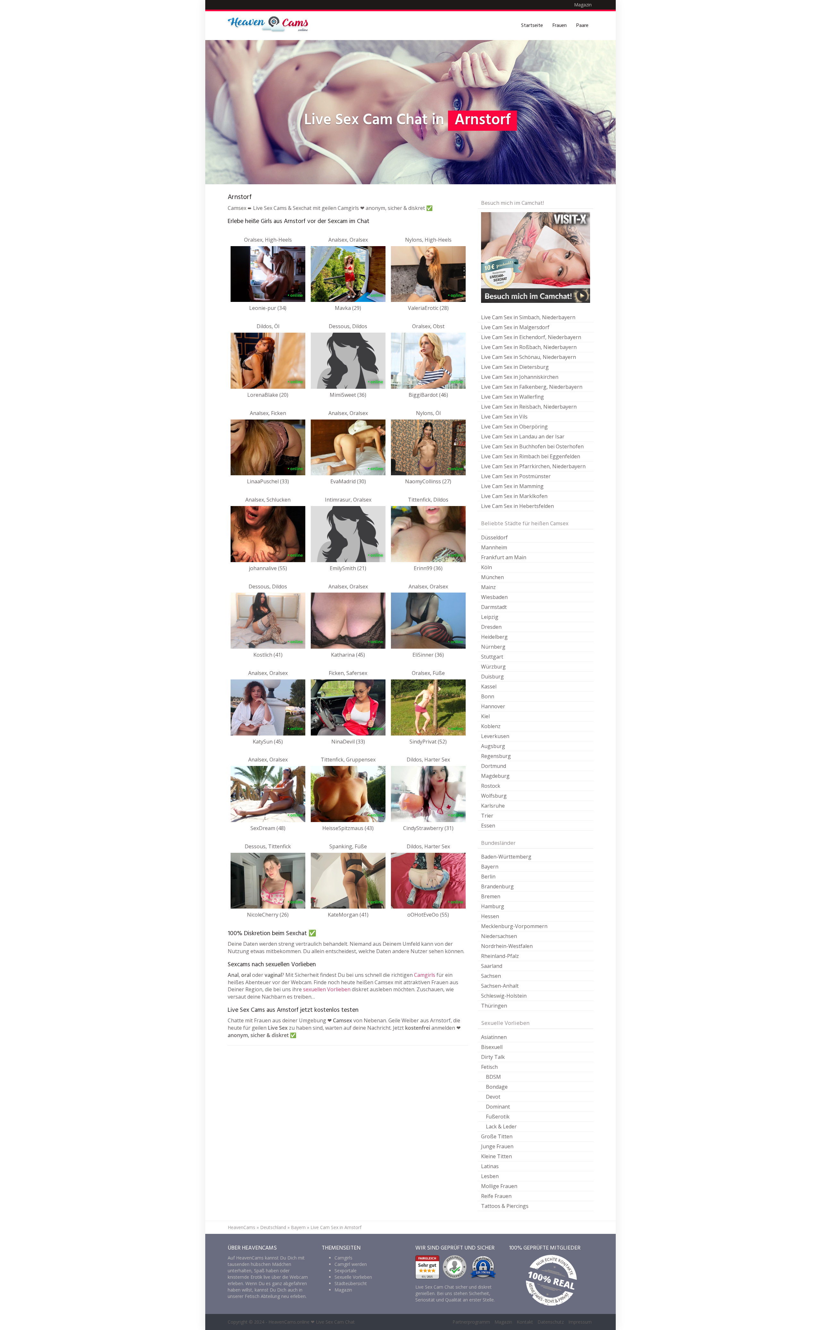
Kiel (485, 716)
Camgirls (424, 974)
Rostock (490, 785)
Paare (582, 25)
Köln (486, 567)
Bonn (487, 696)
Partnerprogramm (471, 1322)
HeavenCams (241, 1227)
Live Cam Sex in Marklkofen (514, 496)
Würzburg (493, 666)
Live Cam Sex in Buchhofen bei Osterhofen (532, 446)
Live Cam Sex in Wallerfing (512, 396)
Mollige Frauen (499, 1186)
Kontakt (525, 1322)
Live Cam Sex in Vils (504, 416)
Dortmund (493, 765)
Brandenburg (497, 886)
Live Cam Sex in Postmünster (516, 476)
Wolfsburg (494, 795)
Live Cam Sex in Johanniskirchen (519, 376)
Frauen (560, 25)
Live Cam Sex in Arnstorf (335, 1227)
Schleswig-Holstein (504, 995)
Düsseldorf (494, 537)
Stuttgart (492, 656)
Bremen (490, 896)
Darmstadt (494, 607)
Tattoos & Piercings (505, 1205)
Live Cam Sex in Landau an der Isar (522, 436)
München (492, 577)
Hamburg (492, 906)
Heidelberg (494, 636)
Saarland (491, 965)
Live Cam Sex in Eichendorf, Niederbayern (531, 337)
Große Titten (496, 1136)
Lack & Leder (501, 1126)
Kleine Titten (496, 1156)
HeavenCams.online (288, 1322)
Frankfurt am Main (503, 557)
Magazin (583, 5)
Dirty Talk (493, 1056)
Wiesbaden (494, 597)
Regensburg (496, 756)
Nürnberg (493, 646)
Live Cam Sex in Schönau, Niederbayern (528, 357)
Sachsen (491, 975)
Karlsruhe (493, 805)
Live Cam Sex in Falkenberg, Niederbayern (531, 386)
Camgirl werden (350, 1264)
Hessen (490, 916)
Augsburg (493, 746)
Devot (493, 1096)
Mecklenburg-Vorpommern (514, 926)
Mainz (488, 587)
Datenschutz (550, 1322)
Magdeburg (495, 775)
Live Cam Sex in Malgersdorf (515, 327)
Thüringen (494, 1005)
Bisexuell (492, 1047)
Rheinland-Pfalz (500, 956)
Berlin (488, 876)
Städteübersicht (350, 1283)
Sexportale (345, 1271)
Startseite (532, 25)
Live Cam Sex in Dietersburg (515, 366)
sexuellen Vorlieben (327, 989)
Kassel (488, 686)
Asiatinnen (494, 1037)
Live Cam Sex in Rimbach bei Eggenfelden (530, 456)
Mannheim (494, 547)
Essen (488, 825)
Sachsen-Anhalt (500, 985)
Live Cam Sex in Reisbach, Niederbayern (529, 406)
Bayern (489, 866)
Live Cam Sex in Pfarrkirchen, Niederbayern (533, 466)
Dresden (491, 626)
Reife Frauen (496, 1196)
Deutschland (273, 1227)
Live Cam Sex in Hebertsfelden (517, 506)
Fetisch (489, 1066)
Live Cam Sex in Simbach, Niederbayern (528, 317)
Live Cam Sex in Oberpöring (514, 426)
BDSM (493, 1076)
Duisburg (492, 676)
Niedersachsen (499, 936)
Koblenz (491, 726)
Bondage (497, 1086)
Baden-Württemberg (506, 856)
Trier (487, 815)
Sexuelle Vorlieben (353, 1277)
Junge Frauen (497, 1146)
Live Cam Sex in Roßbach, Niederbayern (529, 347)
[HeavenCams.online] (271, 25)
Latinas (490, 1166)
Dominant (498, 1106)
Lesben (490, 1176)
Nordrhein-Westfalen (507, 946)
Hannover (493, 706)
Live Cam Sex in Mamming (512, 486)
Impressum (580, 1322)
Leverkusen (495, 736)
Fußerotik (498, 1116)
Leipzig (489, 616)
